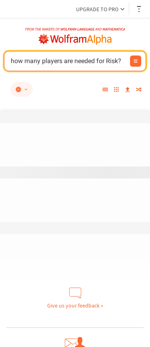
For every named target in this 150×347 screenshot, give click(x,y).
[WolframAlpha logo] (75, 39)
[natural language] (21, 89)
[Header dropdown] (139, 9)
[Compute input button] (135, 61)
